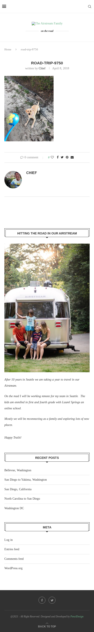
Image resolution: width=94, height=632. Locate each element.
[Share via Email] (72, 157)
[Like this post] (52, 157)
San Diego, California (17, 489)
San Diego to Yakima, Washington (25, 479)
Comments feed (14, 558)
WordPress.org (13, 568)
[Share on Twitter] (62, 157)
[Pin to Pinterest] (67, 157)
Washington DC (14, 508)
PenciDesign (77, 616)
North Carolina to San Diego (22, 498)
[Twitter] (52, 600)
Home (7, 49)
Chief (42, 68)
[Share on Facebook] (58, 157)
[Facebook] (41, 600)
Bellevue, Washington (17, 470)
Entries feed (11, 549)
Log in (8, 539)
